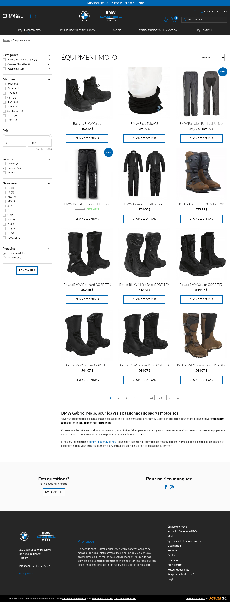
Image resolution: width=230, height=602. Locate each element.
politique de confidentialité (73, 598)
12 (151, 397)
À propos (86, 541)
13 (160, 397)
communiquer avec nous (103, 441)
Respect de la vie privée (181, 574)
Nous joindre (53, 492)
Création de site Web (195, 598)
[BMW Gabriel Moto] (100, 16)
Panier (171, 555)
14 (169, 397)
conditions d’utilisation (102, 598)
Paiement (173, 560)
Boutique (172, 550)
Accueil (6, 40)
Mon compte (174, 564)
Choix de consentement (125, 598)
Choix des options (87, 138)
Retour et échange (178, 569)
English (171, 579)
